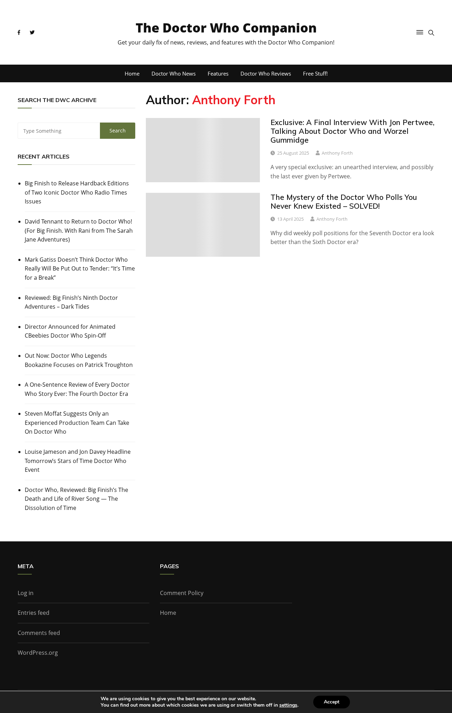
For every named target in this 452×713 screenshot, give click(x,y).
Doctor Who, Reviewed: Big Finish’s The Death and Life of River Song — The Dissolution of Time (76, 499)
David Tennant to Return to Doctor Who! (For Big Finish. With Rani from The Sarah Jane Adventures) (79, 230)
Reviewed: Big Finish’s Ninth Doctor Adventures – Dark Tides (71, 302)
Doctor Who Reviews (265, 73)
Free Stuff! (315, 73)
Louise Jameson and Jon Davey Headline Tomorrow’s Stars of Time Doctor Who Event (78, 461)
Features (218, 73)
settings (288, 705)
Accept (331, 702)
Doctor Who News (173, 73)
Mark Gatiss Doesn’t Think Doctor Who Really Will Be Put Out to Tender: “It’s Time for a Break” (80, 268)
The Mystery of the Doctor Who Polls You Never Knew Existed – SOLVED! (343, 201)
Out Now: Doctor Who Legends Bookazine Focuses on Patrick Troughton (79, 360)
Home (132, 73)
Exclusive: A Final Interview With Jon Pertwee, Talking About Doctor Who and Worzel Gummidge (352, 131)
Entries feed (33, 613)
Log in (26, 593)
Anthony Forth (337, 153)
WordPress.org (38, 652)
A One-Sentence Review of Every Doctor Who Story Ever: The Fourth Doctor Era (77, 389)
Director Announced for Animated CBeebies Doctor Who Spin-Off (70, 331)
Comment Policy (181, 593)
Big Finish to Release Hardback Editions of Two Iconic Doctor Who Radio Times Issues (77, 192)
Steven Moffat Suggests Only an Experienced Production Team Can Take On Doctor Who (77, 422)
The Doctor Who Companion (226, 27)
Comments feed (39, 633)
